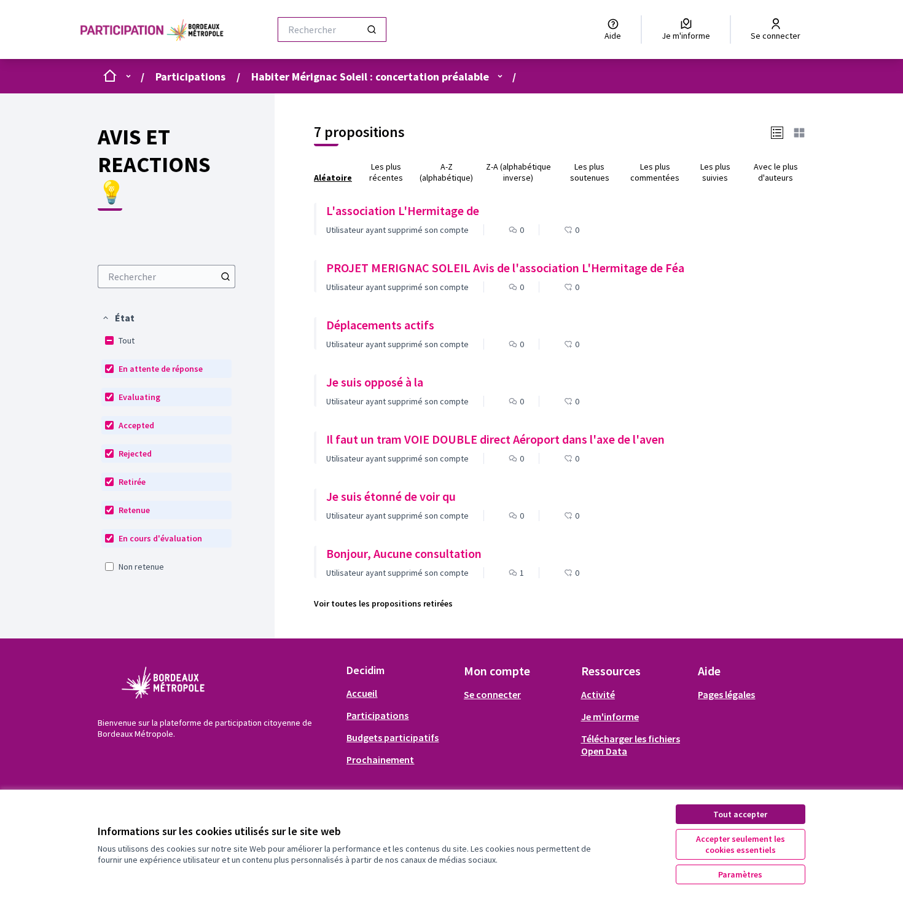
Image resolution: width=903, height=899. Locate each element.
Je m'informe (610, 716)
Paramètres (740, 874)
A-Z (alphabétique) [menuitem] (446, 172)
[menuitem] (166, 276)
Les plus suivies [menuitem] (715, 172)
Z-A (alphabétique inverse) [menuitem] (518, 172)
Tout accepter (740, 814)
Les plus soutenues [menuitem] (589, 172)
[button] (118, 318)
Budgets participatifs (392, 737)
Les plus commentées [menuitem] (654, 172)
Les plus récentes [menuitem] (386, 172)
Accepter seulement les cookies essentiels (740, 844)
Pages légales (726, 694)
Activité (598, 694)
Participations (190, 76)
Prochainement (380, 759)
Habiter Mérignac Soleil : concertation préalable (370, 76)
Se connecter (492, 694)
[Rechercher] (371, 29)
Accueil (361, 693)
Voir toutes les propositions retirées (383, 603)
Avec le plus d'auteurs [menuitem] (776, 172)
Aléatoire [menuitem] (333, 177)
